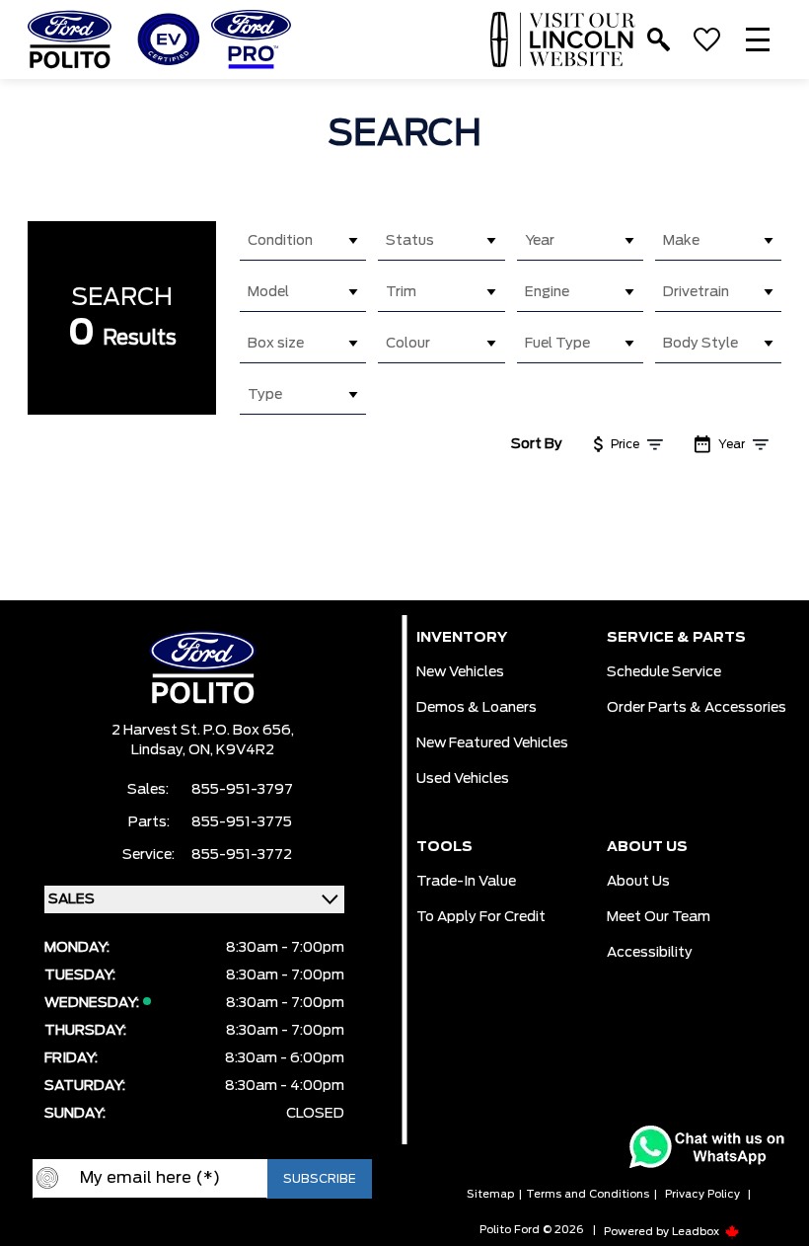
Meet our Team (658, 917)
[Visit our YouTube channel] (182, 1230)
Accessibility (650, 953)
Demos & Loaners (476, 708)
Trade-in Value (466, 882)
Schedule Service (664, 672)
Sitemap (490, 1194)
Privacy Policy (702, 1194)
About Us (638, 882)
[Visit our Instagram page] (222, 1230)
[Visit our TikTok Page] (261, 1230)
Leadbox (697, 1231)
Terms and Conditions (587, 1194)
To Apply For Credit (481, 917)
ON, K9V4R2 (231, 750)
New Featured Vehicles (492, 743)
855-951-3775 (241, 822)
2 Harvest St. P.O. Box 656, (202, 731)
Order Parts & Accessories (696, 708)
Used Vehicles (462, 779)
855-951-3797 (242, 790)
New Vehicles (460, 672)
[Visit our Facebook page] (143, 1230)
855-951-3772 (241, 855)
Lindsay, (159, 750)
